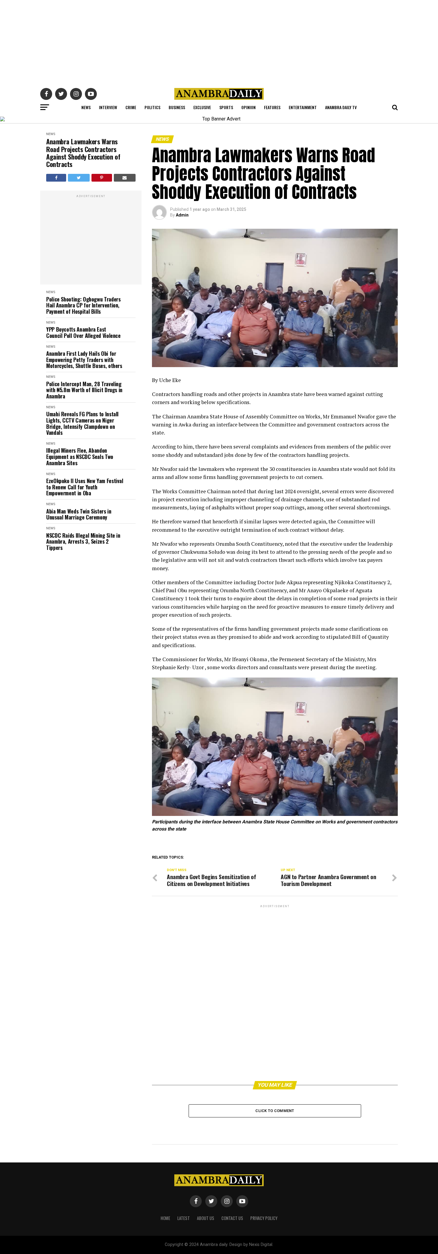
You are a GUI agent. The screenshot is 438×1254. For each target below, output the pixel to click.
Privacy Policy (263, 1218)
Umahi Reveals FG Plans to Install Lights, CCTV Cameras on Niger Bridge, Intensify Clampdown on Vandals (82, 423)
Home (165, 1218)
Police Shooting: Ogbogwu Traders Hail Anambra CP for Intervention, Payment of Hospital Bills (83, 305)
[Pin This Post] (101, 178)
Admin (182, 215)
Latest (183, 1218)
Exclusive (202, 107)
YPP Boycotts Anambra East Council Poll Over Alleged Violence (83, 332)
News (86, 107)
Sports (226, 107)
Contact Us (232, 1218)
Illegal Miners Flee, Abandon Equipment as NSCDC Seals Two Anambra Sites (79, 456)
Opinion (248, 107)
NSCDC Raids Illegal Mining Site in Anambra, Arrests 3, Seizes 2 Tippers (83, 541)
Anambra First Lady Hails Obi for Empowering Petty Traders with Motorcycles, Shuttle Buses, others (84, 359)
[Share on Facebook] (56, 178)
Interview (108, 107)
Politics (152, 107)
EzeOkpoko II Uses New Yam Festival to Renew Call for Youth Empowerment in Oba (84, 487)
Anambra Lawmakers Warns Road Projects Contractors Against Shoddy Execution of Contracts (83, 153)
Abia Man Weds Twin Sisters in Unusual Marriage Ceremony (78, 514)
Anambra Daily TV (341, 107)
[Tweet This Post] (78, 178)
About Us (205, 1218)
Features (272, 107)
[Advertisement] (219, 42)
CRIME (130, 107)
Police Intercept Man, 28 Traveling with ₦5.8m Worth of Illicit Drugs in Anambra (84, 390)
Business (177, 107)
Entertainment (303, 107)
